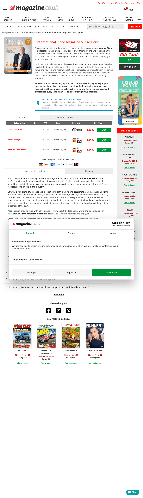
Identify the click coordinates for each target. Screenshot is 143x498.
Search (135, 26)
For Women (47, 19)
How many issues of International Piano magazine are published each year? (49, 287)
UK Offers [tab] (22, 117)
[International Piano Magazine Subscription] (18, 55)
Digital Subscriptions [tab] (63, 117)
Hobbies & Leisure (87, 19)
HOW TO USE (129, 67)
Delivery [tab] (89, 171)
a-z (140, 18)
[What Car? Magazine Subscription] (22, 335)
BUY (129, 60)
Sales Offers (129, 19)
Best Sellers (129, 130)
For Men (60, 19)
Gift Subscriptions (27, 19)
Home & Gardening (109, 19)
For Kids (71, 19)
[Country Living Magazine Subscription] (71, 335)
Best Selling (8, 19)
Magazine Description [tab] (34, 171)
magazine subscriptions (13, 32)
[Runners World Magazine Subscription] (95, 335)
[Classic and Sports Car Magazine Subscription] (46, 335)
